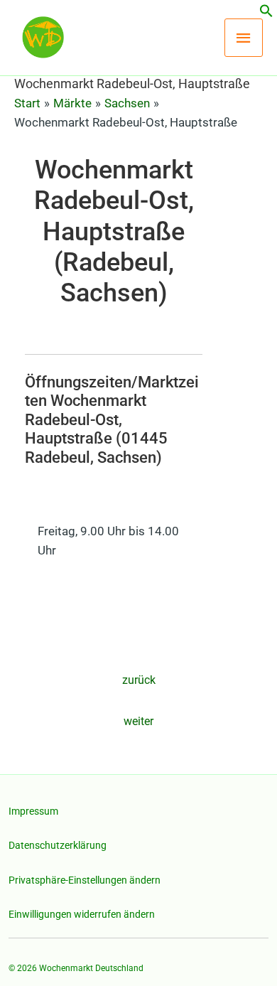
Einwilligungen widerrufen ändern (82, 914)
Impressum (33, 811)
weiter (138, 721)
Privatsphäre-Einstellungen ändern (85, 880)
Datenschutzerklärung (58, 845)
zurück (139, 680)
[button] (266, 13)
